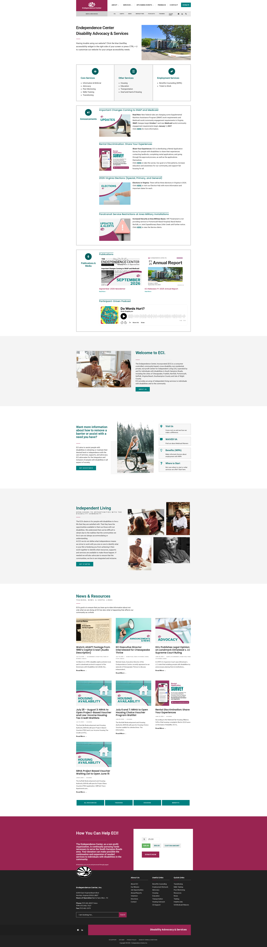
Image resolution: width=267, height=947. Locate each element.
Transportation (127, 89)
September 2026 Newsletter (112, 288)
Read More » (102, 291)
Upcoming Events (144, 5)
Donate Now (150, 854)
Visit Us (169, 426)
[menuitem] (116, 4)
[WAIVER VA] (161, 439)
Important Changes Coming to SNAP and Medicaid (128, 110)
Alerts (122, 14)
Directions (134, 899)
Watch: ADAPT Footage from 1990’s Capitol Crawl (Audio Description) (93, 650)
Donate (186, 5)
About (114, 5)
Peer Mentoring (89, 89)
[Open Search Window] (186, 14)
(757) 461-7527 (85, 906)
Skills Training (88, 92)
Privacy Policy (131, 940)
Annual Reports (136, 893)
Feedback (162, 5)
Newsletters (140, 14)
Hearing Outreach (158, 902)
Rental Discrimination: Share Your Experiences (172, 711)
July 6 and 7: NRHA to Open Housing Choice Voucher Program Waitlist (132, 712)
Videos (84, 658)
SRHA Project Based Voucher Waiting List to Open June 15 (93, 772)
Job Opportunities (137, 890)
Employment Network (160, 887)
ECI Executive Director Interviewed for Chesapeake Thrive (133, 650)
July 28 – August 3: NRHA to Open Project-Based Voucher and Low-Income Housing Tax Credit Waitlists (93, 714)
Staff (117, 658)
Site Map (121, 940)
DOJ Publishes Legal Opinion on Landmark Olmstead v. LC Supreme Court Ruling (172, 650)
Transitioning (88, 95)
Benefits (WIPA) (174, 450)
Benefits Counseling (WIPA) (170, 83)
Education (125, 86)
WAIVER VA (171, 439)
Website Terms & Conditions (148, 940)
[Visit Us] (161, 426)
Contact (174, 5)
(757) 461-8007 (87, 903)
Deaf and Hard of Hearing (131, 92)
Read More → (86, 670)
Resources (177, 893)
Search (122, 915)
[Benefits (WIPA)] (161, 450)
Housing (124, 83)
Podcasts (151, 14)
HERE (139, 163)
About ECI (134, 884)
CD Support (156, 905)
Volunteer (134, 896)
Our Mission (135, 887)
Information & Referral (92, 83)
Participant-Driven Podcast (115, 301)
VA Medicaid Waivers (181, 905)
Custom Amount (172, 846)
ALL (115, 14)
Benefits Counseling (159, 884)
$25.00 (146, 846)
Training (162, 14)
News (130, 14)
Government (91, 656)
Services (127, 5)
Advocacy (87, 86)
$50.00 (157, 846)
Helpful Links (178, 902)
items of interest (139, 656)
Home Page (99, 656)
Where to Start (173, 463)
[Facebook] (179, 14)
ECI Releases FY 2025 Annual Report (161, 288)
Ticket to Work (165, 86)
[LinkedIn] (182, 14)
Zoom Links (171, 14)
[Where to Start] (161, 463)
